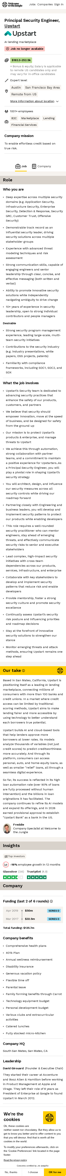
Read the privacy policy (15, 1160)
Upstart (12, 25)
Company (44, 166)
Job (24, 166)
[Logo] (12, 4)
